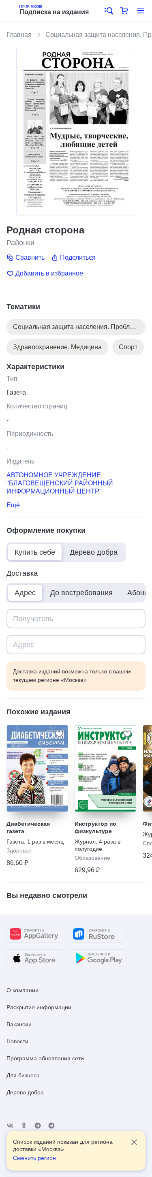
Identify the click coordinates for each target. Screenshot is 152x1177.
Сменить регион (34, 1158)
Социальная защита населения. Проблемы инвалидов (79, 326)
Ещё (13, 505)
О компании (22, 990)
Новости (17, 1041)
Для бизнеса (23, 1075)
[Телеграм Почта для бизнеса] (51, 1126)
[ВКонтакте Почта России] (10, 1126)
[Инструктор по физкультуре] (105, 768)
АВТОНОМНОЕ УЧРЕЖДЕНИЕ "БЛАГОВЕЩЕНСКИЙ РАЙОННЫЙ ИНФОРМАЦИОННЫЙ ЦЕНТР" (59, 483)
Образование (92, 857)
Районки (20, 243)
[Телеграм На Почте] (38, 1126)
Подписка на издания (54, 12)
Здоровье (19, 850)
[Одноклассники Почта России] (24, 1126)
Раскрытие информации (38, 1007)
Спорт (128, 347)
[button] (108, 10)
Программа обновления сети (45, 1058)
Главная (19, 34)
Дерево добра (25, 1092)
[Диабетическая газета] (37, 768)
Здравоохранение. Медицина (57, 347)
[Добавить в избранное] (59, 734)
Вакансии (19, 1024)
